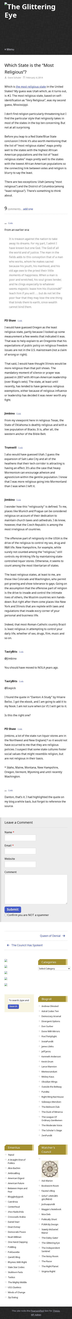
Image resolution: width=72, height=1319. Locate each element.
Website (10, 859)
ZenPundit (47, 1135)
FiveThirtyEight (49, 1036)
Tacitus (11, 1277)
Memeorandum (49, 1071)
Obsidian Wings (49, 1081)
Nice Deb (46, 1214)
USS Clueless (14, 1287)
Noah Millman (14, 1236)
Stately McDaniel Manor (50, 1231)
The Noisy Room (50, 1256)
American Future (16, 1183)
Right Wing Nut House (53, 1096)
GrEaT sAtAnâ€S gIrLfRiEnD (50, 1197)
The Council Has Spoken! (27, 945)
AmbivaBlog (14, 1173)
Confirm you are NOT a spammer (28, 915)
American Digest (16, 1178)
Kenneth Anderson (51, 1056)
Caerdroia (13, 1201)
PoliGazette (14, 1252)
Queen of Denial (50, 936)
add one (28, 209)
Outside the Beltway (52, 1086)
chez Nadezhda (16, 1211)
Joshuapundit (48, 1204)
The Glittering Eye (51, 1242)
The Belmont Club (51, 1106)
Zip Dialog (13, 1297)
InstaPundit (47, 1041)
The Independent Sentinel (51, 1249)
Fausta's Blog (48, 1190)
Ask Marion (47, 1180)
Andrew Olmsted (50, 1006)
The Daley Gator (50, 1237)
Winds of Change (16, 1292)
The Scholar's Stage (52, 1130)
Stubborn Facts (15, 1272)
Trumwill (11, 447)
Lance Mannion (49, 1066)
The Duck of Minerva (52, 1111)
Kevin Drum (47, 1061)
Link (10, 223)
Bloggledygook (15, 1196)
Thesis (56, 1310)
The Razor (47, 1261)
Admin (36, 1314)
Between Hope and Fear (17, 1190)
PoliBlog (12, 1247)
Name (9, 832)
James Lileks (48, 1046)
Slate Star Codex (16, 1267)
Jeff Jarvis (46, 1051)
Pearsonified (37, 1310)
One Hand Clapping (17, 1241)
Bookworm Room (50, 1185)
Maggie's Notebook (51, 1209)
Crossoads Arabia (17, 1216)
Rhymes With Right (17, 1262)
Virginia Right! (48, 1271)
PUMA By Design (50, 1224)
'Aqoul (11, 1154)
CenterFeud (14, 1206)
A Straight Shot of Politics (16, 1161)
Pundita (45, 1091)
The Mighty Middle (17, 1282)
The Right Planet (50, 1266)
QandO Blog (14, 1257)
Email (9, 845)
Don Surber (47, 1026)
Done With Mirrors (51, 1031)
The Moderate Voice (52, 1125)
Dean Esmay (14, 1226)
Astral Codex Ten (50, 1011)
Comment (11, 872)
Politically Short (49, 1219)
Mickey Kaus (48, 1076)
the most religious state (31, 86)
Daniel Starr (14, 1221)
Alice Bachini (14, 1168)
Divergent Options (51, 1021)
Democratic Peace (17, 1231)
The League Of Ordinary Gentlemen (52, 1118)
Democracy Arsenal (51, 1016)
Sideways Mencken (51, 1101)
